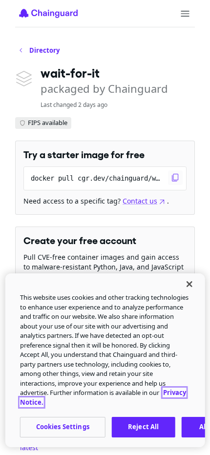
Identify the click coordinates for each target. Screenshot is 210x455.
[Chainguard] (48, 13)
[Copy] (175, 177)
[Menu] (185, 13)
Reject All (143, 426)
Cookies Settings (62, 426)
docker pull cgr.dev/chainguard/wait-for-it (109, 178)
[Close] (189, 284)
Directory (44, 50)
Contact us (140, 201)
